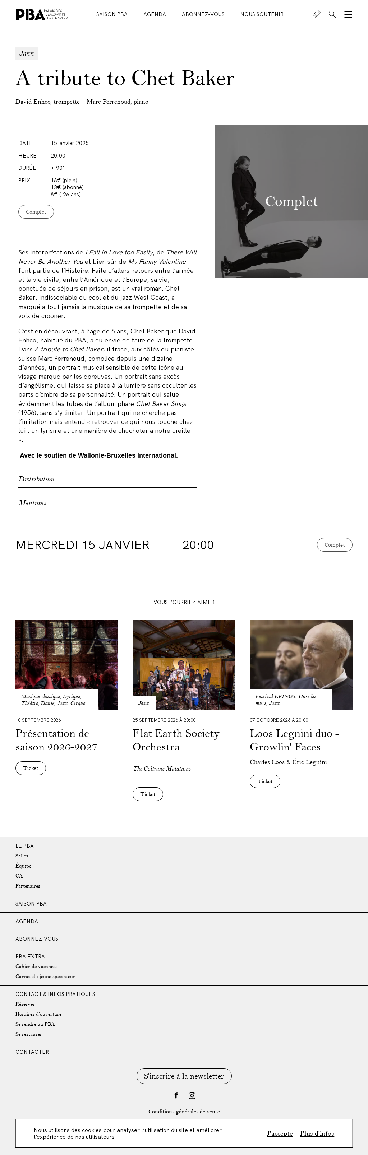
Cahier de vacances (36, 966)
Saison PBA (112, 14)
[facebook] (176, 1095)
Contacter (32, 1051)
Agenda (155, 14)
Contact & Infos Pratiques (55, 994)
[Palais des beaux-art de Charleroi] (43, 14)
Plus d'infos (317, 1133)
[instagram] (192, 1095)
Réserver (25, 1004)
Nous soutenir (262, 14)
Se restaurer (28, 1034)
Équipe (23, 866)
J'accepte (280, 1133)
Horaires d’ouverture (38, 1014)
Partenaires (27, 886)
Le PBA (24, 845)
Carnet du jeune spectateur (45, 976)
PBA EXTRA (30, 956)
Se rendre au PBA (35, 1024)
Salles (21, 856)
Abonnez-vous (204, 14)
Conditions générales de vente (184, 1112)
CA (19, 876)
